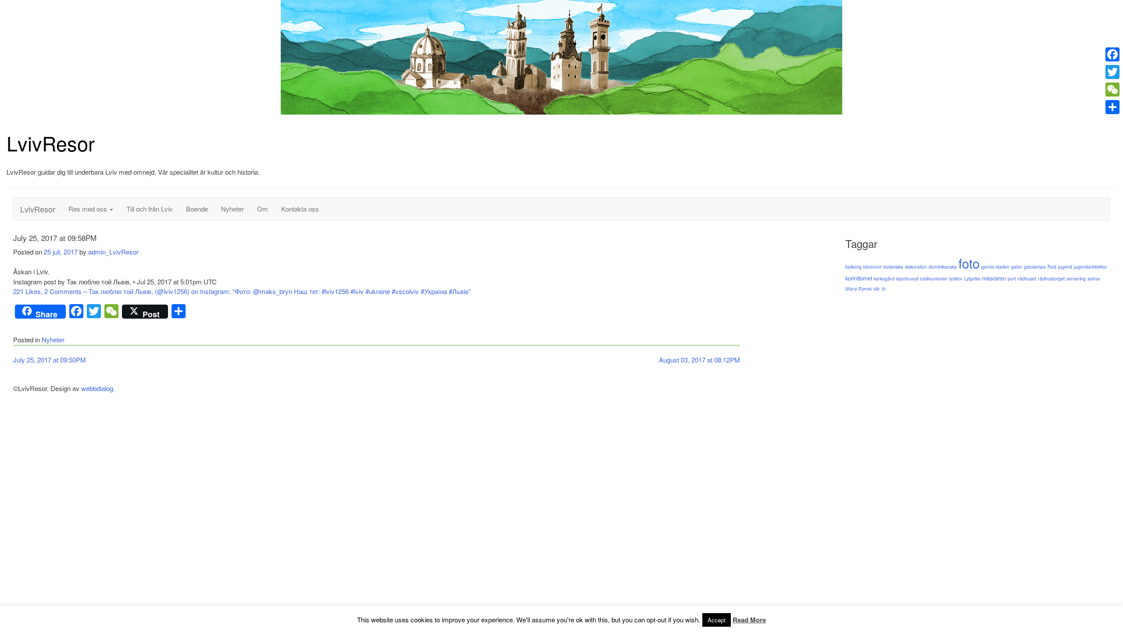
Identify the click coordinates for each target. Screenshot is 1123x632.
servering (1076, 278)
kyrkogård (884, 278)
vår (876, 288)
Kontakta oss (300, 208)
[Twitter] (1112, 72)
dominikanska (943, 266)
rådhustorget (1051, 278)
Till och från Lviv (149, 208)
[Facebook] (1112, 54)
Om (262, 208)
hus (1052, 266)
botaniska (893, 266)
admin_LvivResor (113, 251)
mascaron (994, 278)
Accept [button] (717, 620)
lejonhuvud (907, 278)
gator (1016, 266)
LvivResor (51, 143)
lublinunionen (934, 278)
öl (883, 288)
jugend (1065, 266)
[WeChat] (1112, 89)
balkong (853, 266)
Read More (749, 620)
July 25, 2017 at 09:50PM (49, 359)
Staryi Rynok (858, 288)
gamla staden (995, 266)
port (1012, 278)
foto (969, 263)
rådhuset (1027, 278)
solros (1093, 278)
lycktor (955, 278)
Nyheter (232, 208)
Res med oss (88, 208)
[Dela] (1112, 107)
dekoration (916, 266)
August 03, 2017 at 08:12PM (699, 359)
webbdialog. (98, 388)
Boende (197, 208)
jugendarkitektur (1090, 266)
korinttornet (858, 278)
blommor (872, 266)
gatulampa (1035, 266)
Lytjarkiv (972, 278)
